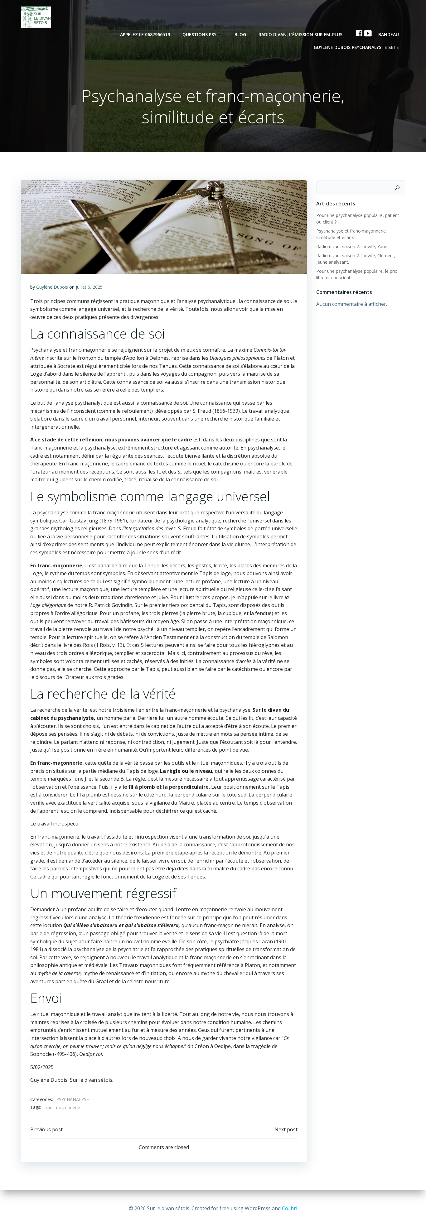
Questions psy (199, 34)
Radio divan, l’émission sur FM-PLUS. (301, 34)
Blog (240, 34)
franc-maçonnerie (62, 1107)
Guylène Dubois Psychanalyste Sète (356, 47)
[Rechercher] (397, 187)
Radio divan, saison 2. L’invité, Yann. (352, 246)
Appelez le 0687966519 (145, 34)
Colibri (289, 1208)
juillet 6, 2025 (89, 287)
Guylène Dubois (52, 287)
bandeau (388, 34)
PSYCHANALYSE (72, 1099)
